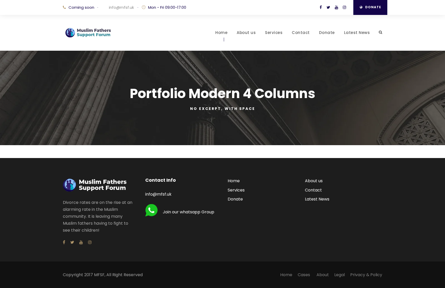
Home (221, 32)
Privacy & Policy (366, 275)
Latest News (357, 32)
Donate (327, 32)
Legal (339, 275)
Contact (301, 32)
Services (274, 32)
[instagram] (344, 7)
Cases (304, 275)
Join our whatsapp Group (188, 212)
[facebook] (321, 7)
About (322, 275)
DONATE (373, 7)
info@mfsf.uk (121, 7)
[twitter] (328, 7)
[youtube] (336, 7)
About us (246, 32)
